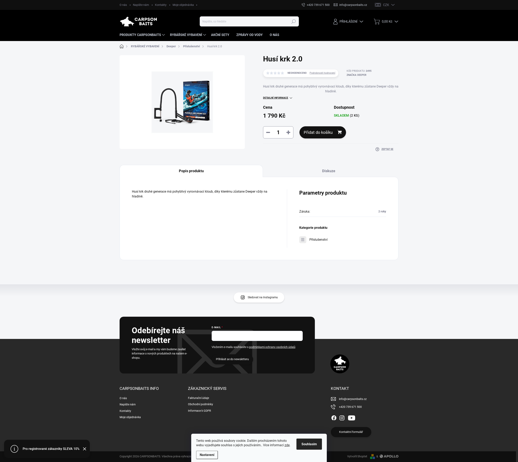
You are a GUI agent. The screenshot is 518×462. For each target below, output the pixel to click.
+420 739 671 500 (350, 406)
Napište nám (141, 4)
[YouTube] (351, 417)
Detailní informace (275, 97)
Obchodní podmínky (200, 404)
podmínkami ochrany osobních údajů (272, 347)
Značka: (356, 75)
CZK (386, 5)
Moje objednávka (183, 4)
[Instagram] (342, 417)
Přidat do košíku (318, 132)
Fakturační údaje (198, 398)
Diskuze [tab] (328, 171)
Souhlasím (309, 444)
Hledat (293, 21)
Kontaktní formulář (351, 432)
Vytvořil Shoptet (357, 456)
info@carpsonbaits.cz (353, 399)
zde (287, 445)
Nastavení (207, 455)
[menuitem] (143, 35)
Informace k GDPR (199, 410)
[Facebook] (334, 417)
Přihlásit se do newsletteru (232, 359)
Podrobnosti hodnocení (322, 73)
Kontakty (161, 4)
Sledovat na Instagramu (263, 297)
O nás (123, 4)
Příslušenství (318, 240)
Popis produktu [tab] (191, 171)
